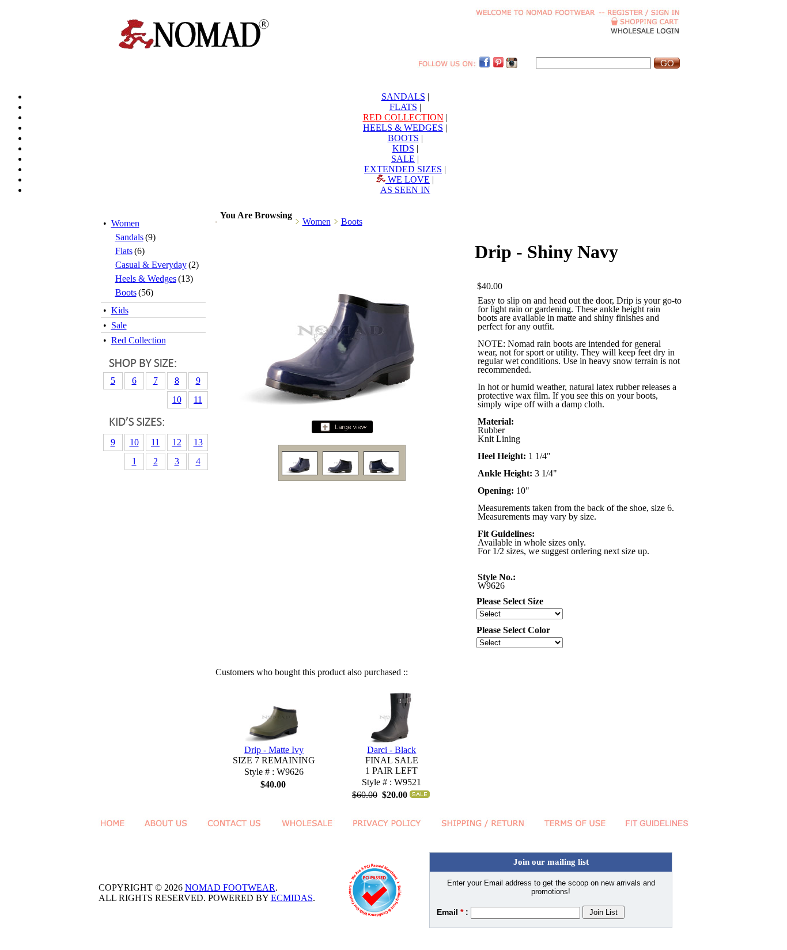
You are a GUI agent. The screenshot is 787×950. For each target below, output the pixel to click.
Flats (124, 251)
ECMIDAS (292, 898)
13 (198, 442)
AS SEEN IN (405, 190)
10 (176, 399)
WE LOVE (407, 179)
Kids (119, 310)
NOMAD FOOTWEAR (230, 887)
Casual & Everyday (151, 265)
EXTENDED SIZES (403, 169)
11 (198, 399)
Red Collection (138, 340)
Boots (126, 292)
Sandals (129, 237)
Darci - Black (391, 750)
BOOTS (403, 138)
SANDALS (403, 96)
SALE (403, 159)
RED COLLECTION (403, 117)
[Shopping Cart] (646, 23)
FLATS (403, 107)
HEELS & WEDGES (403, 128)
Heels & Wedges (145, 278)
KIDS (403, 148)
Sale (119, 325)
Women (125, 223)
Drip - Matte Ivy (274, 750)
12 (176, 442)
